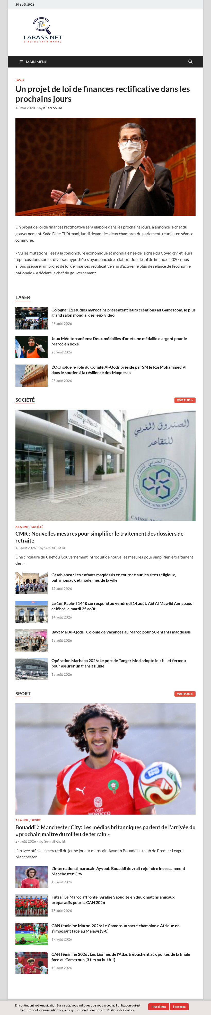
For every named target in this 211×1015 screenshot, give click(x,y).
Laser (19, 80)
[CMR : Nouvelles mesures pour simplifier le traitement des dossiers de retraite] (105, 412)
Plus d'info (159, 1007)
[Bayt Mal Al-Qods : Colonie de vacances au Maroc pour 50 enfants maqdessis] (31, 632)
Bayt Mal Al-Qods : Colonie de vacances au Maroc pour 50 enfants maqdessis (121, 631)
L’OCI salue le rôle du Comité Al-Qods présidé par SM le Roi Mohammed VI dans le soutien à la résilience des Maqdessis (119, 370)
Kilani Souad (52, 108)
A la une (22, 527)
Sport (36, 820)
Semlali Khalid (54, 548)
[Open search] (190, 62)
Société (37, 527)
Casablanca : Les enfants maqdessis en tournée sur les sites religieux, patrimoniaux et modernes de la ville (113, 577)
